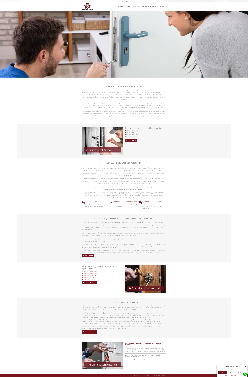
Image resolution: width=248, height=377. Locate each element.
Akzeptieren (222, 372)
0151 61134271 (124, 1)
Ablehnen (232, 372)
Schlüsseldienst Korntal (89, 277)
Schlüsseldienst (121, 6)
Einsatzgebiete (154, 6)
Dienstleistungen (145, 6)
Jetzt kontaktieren (90, 283)
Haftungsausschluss (144, 375)
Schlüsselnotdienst (135, 6)
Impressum (163, 375)
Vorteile (128, 6)
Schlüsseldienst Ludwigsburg (90, 273)
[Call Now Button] (245, 374)
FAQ (163, 6)
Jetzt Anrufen (131, 140)
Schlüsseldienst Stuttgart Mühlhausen (92, 271)
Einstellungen (241, 372)
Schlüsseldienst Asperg (89, 279)
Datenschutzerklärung (235, 375)
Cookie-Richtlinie (228, 375)
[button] (245, 366)
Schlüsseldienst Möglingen (90, 275)
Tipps (160, 6)
